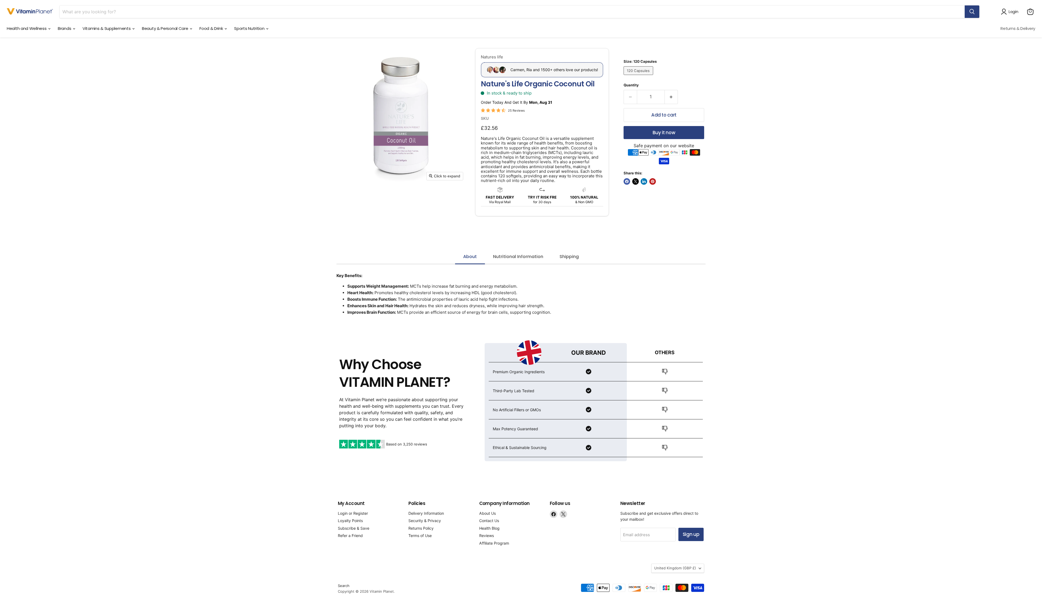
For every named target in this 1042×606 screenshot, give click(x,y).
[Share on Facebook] (627, 181)
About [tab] (470, 256)
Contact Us (489, 520)
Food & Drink (211, 28)
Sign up (691, 534)
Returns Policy (421, 528)
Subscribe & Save (353, 528)
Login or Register (353, 513)
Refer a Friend (350, 535)
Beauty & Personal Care (165, 28)
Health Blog (489, 528)
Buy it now (664, 132)
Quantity (631, 85)
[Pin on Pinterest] (652, 181)
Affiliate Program (494, 543)
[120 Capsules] (639, 76)
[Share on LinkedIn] (644, 181)
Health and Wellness (27, 28)
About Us (487, 513)
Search (344, 585)
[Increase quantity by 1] (671, 97)
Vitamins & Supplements (107, 28)
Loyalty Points (350, 520)
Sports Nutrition (249, 28)
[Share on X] (635, 181)
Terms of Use (420, 535)
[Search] (972, 11)
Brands (65, 28)
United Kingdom (675, 568)
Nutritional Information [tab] (518, 256)
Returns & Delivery (1017, 28)
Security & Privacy (424, 520)
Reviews (486, 535)
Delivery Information (426, 513)
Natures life (492, 56)
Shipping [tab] (569, 256)
